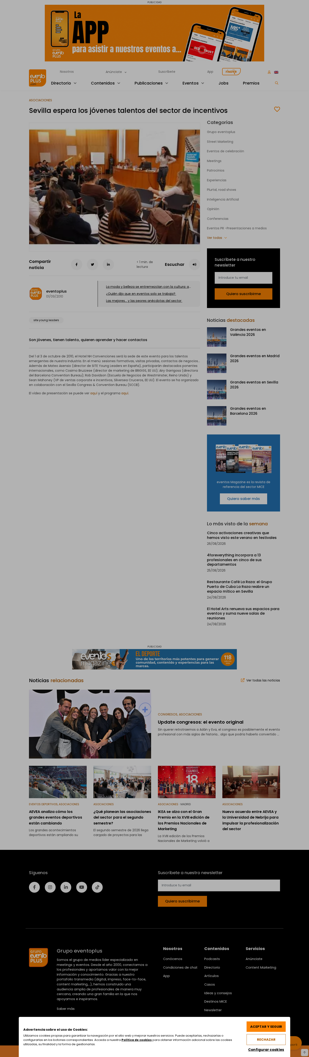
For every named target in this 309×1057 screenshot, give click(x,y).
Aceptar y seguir (266, 1026)
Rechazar (266, 1039)
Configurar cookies (266, 1049)
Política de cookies (136, 1040)
